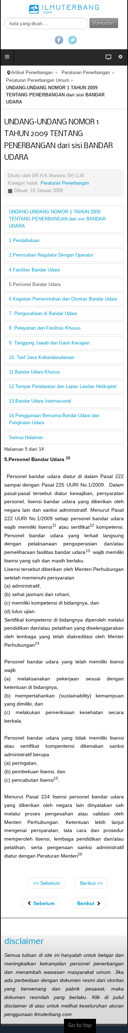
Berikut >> (91, 883)
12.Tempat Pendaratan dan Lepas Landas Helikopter (63, 386)
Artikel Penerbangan (32, 72)
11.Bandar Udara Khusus (34, 372)
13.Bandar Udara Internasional (40, 401)
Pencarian (104, 22)
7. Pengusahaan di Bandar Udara (43, 313)
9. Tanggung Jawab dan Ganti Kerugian (49, 343)
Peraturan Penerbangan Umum (37, 80)
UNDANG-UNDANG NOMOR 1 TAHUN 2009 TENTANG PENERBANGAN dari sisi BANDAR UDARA (57, 219)
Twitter (72, 40)
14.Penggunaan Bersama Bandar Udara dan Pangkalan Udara (54, 419)
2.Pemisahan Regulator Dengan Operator (51, 255)
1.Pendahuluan (24, 240)
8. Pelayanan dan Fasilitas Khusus (45, 328)
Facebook (59, 40)
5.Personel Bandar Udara (34, 284)
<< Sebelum (46, 883)
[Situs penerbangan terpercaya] (64, 9)
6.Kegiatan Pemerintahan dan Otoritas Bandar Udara (63, 299)
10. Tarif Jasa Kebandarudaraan (41, 357)
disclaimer (24, 941)
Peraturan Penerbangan (86, 72)
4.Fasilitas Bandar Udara (34, 270)
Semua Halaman (26, 437)
